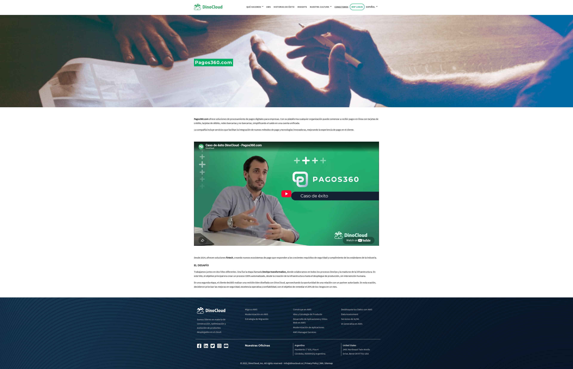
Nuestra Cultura (319, 7)
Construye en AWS (302, 309)
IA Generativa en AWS (351, 323)
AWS (268, 7)
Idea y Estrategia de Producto (307, 314)
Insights (302, 7)
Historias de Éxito (284, 7)
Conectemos (341, 7)
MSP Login (357, 7)
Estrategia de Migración (256, 318)
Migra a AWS (251, 309)
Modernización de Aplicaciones (308, 327)
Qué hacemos (254, 7)
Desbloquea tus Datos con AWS (356, 309)
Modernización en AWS (256, 314)
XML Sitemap (326, 363)
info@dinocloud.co (293, 363)
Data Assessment (349, 314)
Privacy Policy (311, 363)
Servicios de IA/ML (350, 318)
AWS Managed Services (304, 332)
